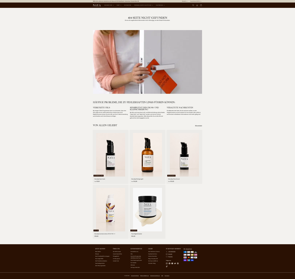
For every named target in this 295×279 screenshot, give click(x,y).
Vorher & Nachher (152, 256)
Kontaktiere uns (134, 251)
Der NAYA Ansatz (117, 251)
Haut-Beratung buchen (136, 260)
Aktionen (133, 265)
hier (153, 20)
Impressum (167, 275)
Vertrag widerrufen (135, 267)
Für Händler (133, 263)
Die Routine (127, 5)
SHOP (118, 5)
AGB (162, 275)
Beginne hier (108, 5)
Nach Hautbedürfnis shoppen (102, 256)
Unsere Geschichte (117, 254)
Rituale (97, 254)
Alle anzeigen (198, 125)
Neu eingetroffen (99, 258)
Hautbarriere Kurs (152, 254)
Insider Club (116, 261)
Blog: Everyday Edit (153, 258)
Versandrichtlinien (135, 275)
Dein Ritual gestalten (100, 265)
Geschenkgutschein (100, 263)
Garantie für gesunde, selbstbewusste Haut (136, 257)
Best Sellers (98, 251)
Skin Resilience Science (154, 251)
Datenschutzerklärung (155, 275)
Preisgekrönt (116, 256)
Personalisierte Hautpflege (143, 5)
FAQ (131, 254)
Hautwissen (159, 5)
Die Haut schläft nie (153, 261)
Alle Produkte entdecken (101, 261)
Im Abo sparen (116, 258)
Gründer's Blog (151, 263)
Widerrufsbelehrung (144, 275)
